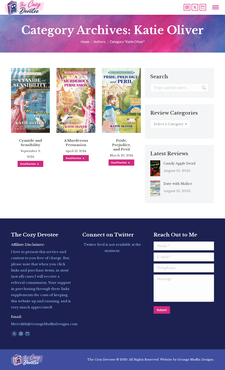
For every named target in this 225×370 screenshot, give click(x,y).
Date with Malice (177, 183)
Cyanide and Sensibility (30, 142)
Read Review (28, 163)
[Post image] (155, 168)
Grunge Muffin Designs (195, 359)
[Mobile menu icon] (215, 7)
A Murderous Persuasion (76, 142)
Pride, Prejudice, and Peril (121, 144)
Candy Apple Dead (179, 163)
